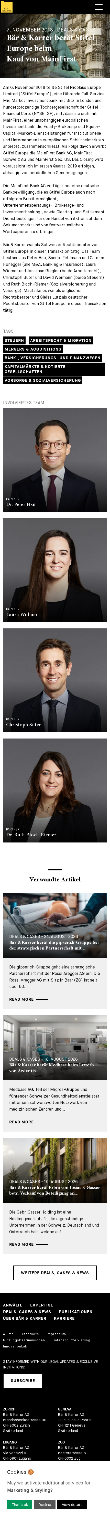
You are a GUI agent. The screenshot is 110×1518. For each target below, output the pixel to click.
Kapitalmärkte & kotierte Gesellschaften (35, 369)
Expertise (41, 1305)
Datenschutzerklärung (71, 1340)
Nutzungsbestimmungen (24, 1340)
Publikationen (76, 1312)
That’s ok (20, 1505)
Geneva (64, 1409)
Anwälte (13, 1305)
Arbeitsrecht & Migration (61, 340)
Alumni (9, 1334)
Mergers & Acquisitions (33, 349)
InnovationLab (15, 1346)
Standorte (30, 1334)
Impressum (56, 1334)
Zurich (9, 1409)
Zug (61, 1442)
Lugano (10, 1442)
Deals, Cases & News (27, 1312)
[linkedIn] (53, 1380)
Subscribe (23, 1380)
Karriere (64, 1318)
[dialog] (55, 1489)
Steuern (14, 340)
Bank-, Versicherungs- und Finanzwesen (53, 358)
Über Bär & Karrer (24, 1318)
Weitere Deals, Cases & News (55, 1273)
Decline (45, 1505)
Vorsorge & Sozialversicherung (43, 380)
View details (72, 1505)
